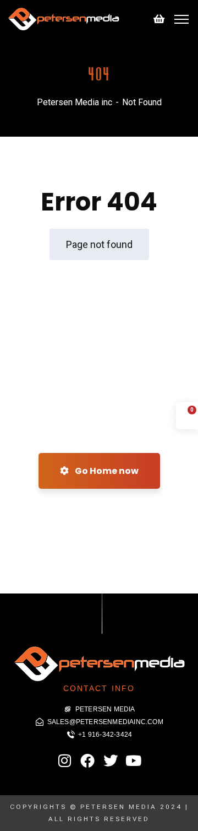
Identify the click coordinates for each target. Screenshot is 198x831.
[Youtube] (133, 760)
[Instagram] (65, 760)
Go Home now (106, 471)
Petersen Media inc (74, 102)
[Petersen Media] (63, 18)
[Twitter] (110, 760)
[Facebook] (87, 760)
